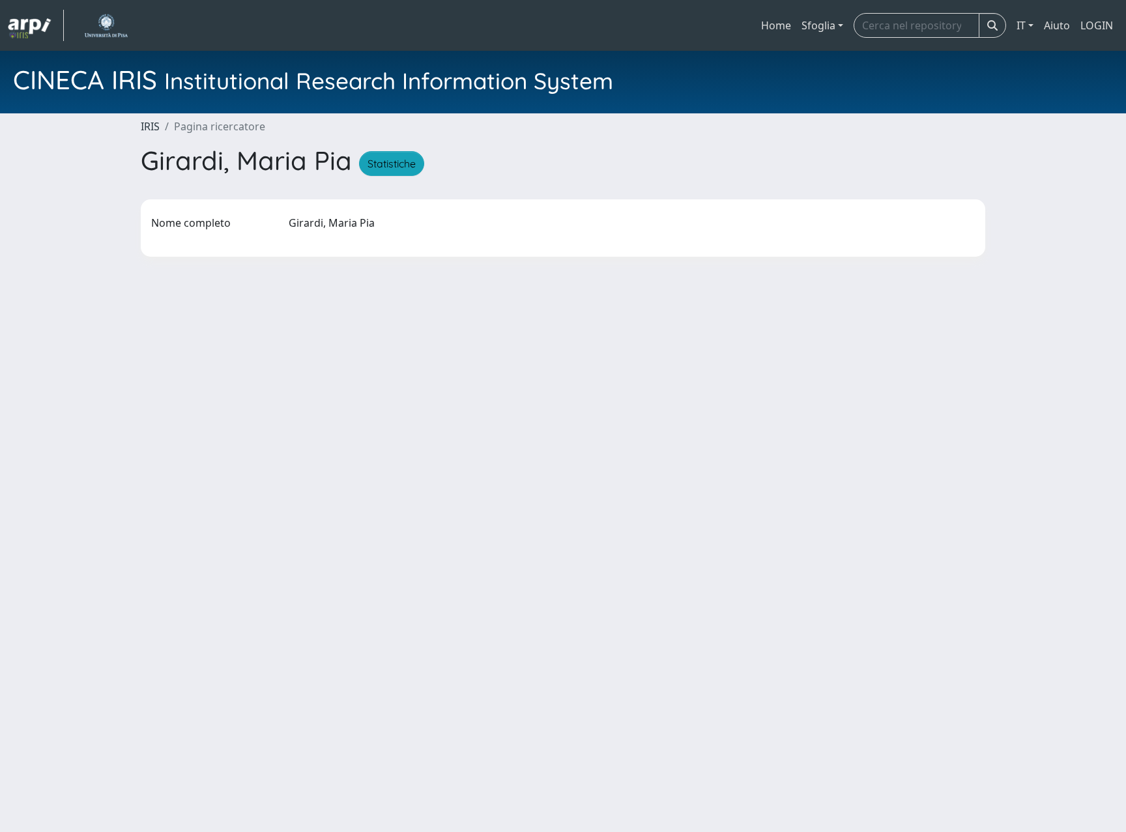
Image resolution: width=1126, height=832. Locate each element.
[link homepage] (36, 25)
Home (776, 25)
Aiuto (1057, 25)
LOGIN (1096, 25)
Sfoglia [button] (818, 25)
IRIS (150, 126)
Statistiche (392, 163)
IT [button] (1021, 25)
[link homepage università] (105, 25)
